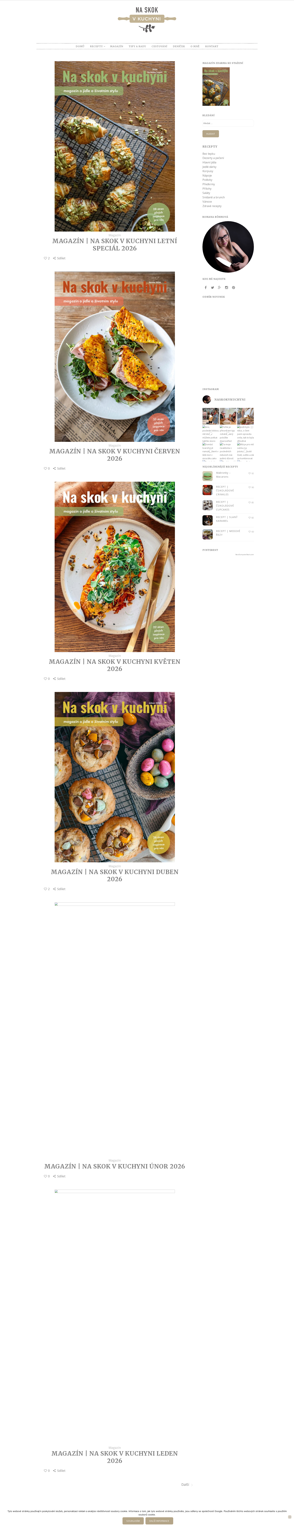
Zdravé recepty (212, 206)
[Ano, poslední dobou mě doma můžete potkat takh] (210, 433)
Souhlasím (133, 1520)
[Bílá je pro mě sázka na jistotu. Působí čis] (245, 451)
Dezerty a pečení (213, 158)
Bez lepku (208, 154)
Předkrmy (208, 184)
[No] (289, 1517)
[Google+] (219, 288)
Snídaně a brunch (213, 197)
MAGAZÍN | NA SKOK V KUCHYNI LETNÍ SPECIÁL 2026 (114, 244)
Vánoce (207, 201)
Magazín (115, 235)
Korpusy (207, 171)
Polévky (207, 180)
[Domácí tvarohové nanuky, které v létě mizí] (210, 451)
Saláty (206, 193)
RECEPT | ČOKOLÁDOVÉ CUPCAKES (225, 505)
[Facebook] (205, 288)
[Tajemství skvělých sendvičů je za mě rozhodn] (245, 416)
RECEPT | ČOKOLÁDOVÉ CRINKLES (225, 490)
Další (185, 1484)
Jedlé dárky (209, 167)
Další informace (159, 1520)
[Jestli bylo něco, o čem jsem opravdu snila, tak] (245, 433)
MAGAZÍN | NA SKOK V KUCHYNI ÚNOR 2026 (114, 1166)
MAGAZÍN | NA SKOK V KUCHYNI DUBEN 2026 (115, 875)
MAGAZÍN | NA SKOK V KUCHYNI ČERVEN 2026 (114, 454)
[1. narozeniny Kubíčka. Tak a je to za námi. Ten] (228, 416)
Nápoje (207, 175)
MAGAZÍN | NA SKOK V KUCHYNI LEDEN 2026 (114, 1457)
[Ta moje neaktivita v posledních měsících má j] (228, 451)
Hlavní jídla (209, 162)
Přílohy (206, 188)
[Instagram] (226, 288)
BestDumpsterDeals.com (244, 554)
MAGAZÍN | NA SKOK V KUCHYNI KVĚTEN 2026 (115, 665)
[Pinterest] (233, 288)
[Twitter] (212, 288)
